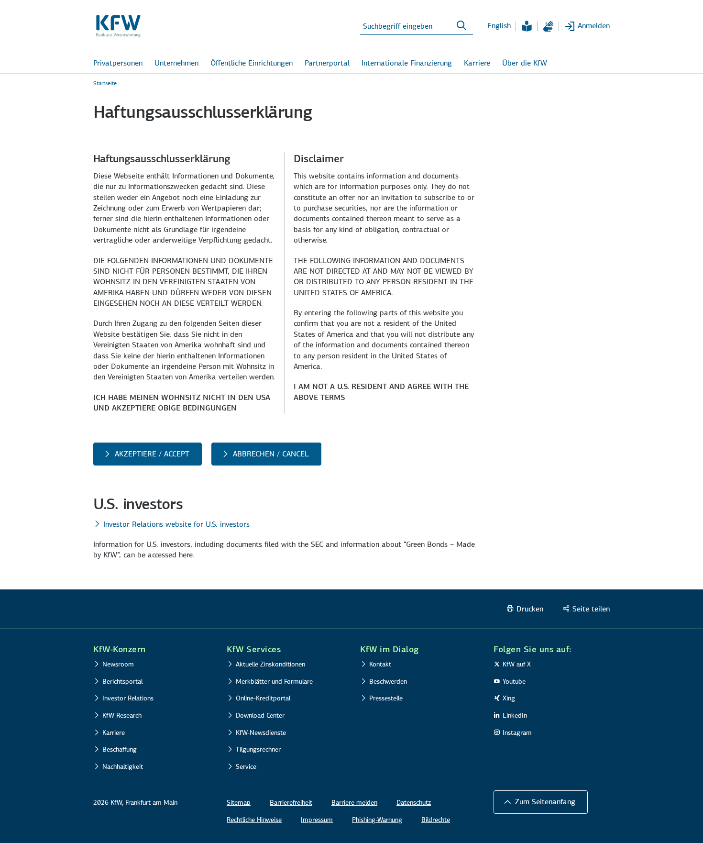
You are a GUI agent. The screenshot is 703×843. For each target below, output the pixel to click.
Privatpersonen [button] (118, 63)
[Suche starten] (461, 25)
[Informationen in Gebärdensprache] (548, 26)
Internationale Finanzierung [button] (407, 63)
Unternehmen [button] (176, 63)
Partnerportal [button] (327, 63)
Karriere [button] (477, 63)
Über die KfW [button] (524, 63)
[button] (541, 801)
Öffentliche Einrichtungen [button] (251, 63)
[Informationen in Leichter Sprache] (526, 26)
